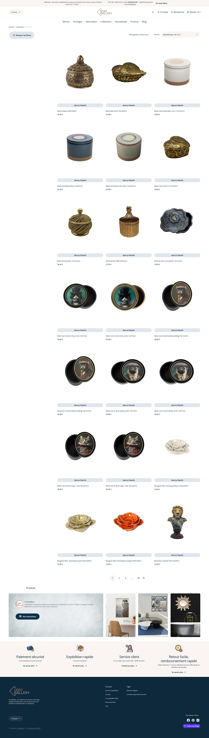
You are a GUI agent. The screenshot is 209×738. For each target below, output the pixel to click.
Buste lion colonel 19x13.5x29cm (166, 561)
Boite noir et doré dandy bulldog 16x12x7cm (171, 336)
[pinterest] (193, 720)
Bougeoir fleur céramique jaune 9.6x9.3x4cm (74, 561)
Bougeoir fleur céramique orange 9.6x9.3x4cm (123, 561)
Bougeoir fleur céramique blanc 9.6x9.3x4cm (171, 486)
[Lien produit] (80, 72)
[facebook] (188, 720)
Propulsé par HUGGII (34, 728)
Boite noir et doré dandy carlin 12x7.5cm (121, 411)
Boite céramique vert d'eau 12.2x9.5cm (121, 186)
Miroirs (66, 21)
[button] (163, 12)
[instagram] (198, 720)
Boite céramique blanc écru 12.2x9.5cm (169, 111)
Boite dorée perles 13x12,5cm (68, 261)
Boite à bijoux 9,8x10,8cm (67, 111)
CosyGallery (20, 728)
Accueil (11, 27)
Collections (20, 27)
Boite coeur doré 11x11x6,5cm (166, 186)
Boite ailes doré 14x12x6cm (116, 111)
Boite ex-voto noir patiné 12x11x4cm (168, 261)
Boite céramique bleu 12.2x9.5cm (70, 186)
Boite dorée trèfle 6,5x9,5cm (116, 261)
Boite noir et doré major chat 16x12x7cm (73, 486)
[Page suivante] (145, 578)
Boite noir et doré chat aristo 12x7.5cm (72, 336)
